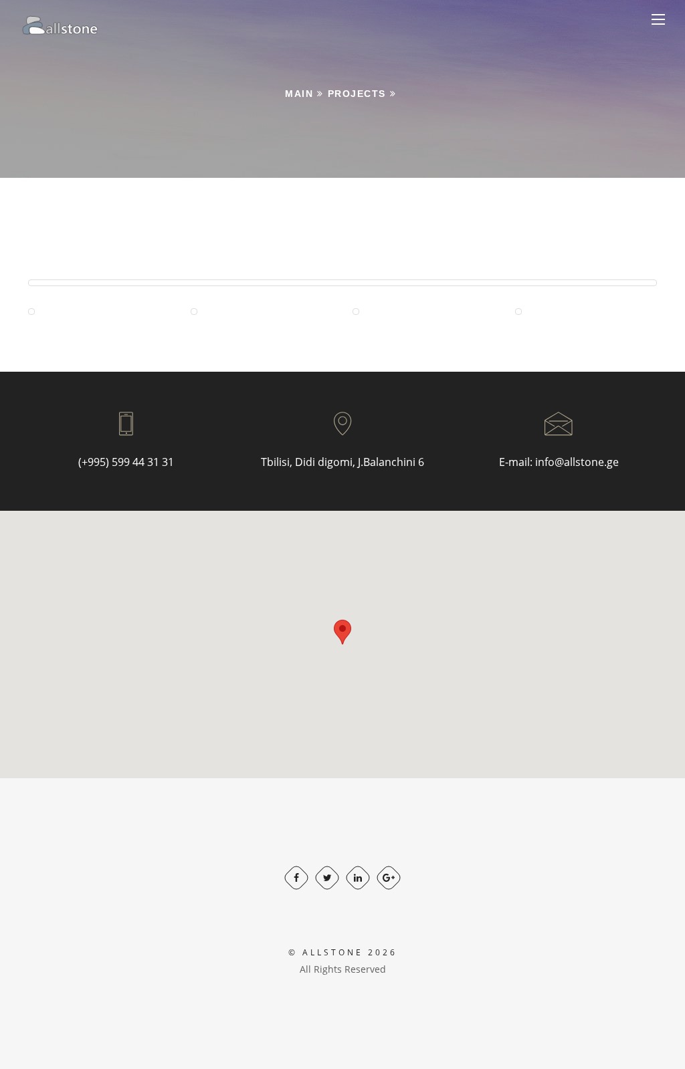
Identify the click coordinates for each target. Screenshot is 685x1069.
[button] (342, 632)
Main (299, 93)
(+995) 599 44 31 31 (126, 462)
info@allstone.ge (577, 462)
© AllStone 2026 (342, 952)
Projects (357, 93)
